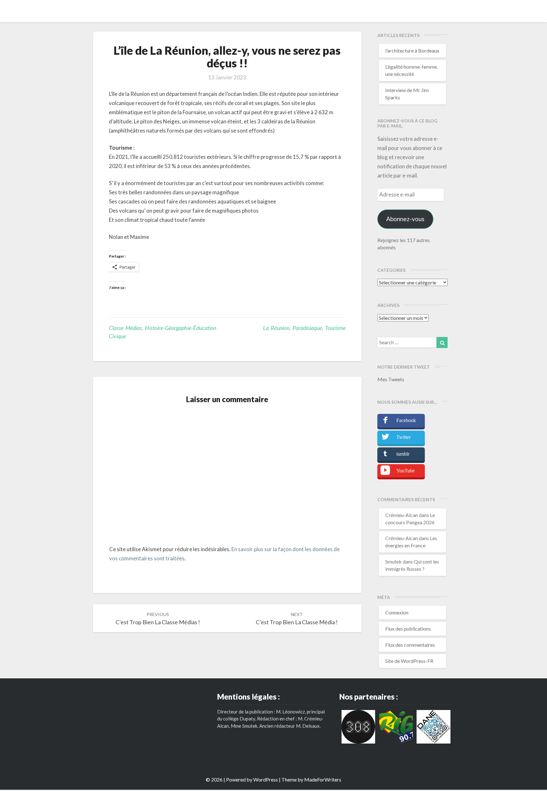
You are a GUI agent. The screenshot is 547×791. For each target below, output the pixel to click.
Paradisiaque (307, 327)
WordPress (265, 779)
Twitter (403, 437)
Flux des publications (408, 629)
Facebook (406, 420)
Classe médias (125, 327)
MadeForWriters (322, 779)
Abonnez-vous (405, 218)
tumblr (402, 454)
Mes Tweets (390, 379)
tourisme (335, 327)
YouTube (405, 470)
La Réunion (276, 327)
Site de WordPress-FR (409, 661)
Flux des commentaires (410, 645)
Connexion (396, 612)
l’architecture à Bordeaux (412, 50)
